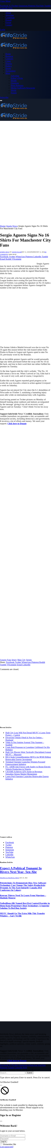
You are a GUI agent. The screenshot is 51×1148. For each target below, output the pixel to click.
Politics (8, 66)
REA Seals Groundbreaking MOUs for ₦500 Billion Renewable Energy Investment (28, 758)
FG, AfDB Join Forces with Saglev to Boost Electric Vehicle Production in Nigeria (28, 768)
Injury (14, 660)
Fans (9, 660)
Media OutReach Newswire (23, 88)
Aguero (3, 660)
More (7, 73)
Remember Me (9, 1144)
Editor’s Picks (17, 78)
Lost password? (6, 1147)
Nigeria (8, 63)
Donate (8, 20)
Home (8, 54)
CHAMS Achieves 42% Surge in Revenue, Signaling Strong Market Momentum (24, 772)
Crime (8, 61)
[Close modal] (1, 1085)
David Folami (17, 252)
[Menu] (1, 100)
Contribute (10, 17)
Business (9, 56)
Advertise (9, 15)
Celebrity (9, 59)
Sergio (29, 660)
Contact (8, 25)
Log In (3, 1141)
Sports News (4, 252)
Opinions (15, 83)
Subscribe (4, 97)
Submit (29, 1073)
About (8, 13)
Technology (10, 71)
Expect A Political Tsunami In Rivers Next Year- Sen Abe (21, 870)
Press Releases (17, 85)
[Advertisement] (25, 147)
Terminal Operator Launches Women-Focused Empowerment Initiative (25, 763)
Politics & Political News (9, 878)
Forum (8, 22)
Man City (21, 660)
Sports (8, 68)
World (13, 90)
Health (14, 80)
